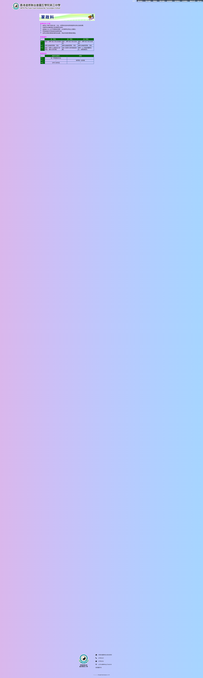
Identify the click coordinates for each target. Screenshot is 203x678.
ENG (200, 1)
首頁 (133, 1)
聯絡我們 (192, 1)
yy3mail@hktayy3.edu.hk (105, 664)
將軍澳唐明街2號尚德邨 (105, 655)
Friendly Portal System (102, 674)
